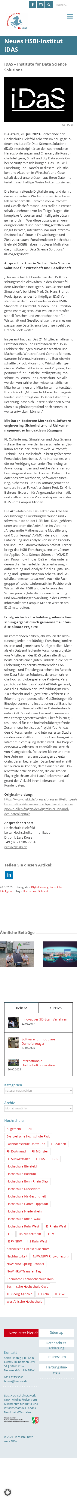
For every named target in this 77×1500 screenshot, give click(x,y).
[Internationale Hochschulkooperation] (13, 1061)
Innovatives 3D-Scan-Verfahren (44, 1019)
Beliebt (21, 1008)
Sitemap (56, 1332)
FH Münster (39, 1151)
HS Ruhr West (37, 1241)
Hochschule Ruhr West (23, 1226)
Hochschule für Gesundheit (26, 1196)
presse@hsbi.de (15, 847)
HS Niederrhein (30, 1234)
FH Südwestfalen (19, 1159)
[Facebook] (32, 4)
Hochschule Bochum (21, 1174)
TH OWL (60, 1294)
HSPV (50, 1234)
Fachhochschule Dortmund (26, 1144)
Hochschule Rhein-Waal (24, 1219)
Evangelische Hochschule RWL (28, 1136)
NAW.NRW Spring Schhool (25, 1264)
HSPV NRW (14, 1241)
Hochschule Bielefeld (35, 891)
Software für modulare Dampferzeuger (38, 1041)
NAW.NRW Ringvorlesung (51, 1256)
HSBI (10, 1234)
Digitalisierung (40, 887)
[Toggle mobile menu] (70, 16)
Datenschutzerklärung (56, 1344)
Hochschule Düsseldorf (23, 1189)
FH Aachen (58, 1144)
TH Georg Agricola (19, 1294)
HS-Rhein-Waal (55, 1226)
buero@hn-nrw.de (15, 1381)
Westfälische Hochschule (24, 1302)
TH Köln (43, 1294)
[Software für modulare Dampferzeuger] (13, 1039)
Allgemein (14, 1129)
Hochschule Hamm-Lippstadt (27, 1204)
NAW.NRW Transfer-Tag (24, 1271)
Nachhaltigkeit (17, 1256)
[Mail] (40, 4)
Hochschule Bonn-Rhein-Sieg (27, 1181)
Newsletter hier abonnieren (23, 1333)
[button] (9, 875)
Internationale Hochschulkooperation (38, 1063)
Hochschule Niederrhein (24, 1211)
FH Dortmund (16, 1151)
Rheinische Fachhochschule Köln (30, 1279)
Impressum (56, 1356)
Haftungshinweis (56, 1368)
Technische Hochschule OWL (27, 1287)
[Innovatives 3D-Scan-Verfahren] (13, 1019)
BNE (30, 1129)
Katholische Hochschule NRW (28, 1249)
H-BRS (40, 1159)
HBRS (54, 1159)
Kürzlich (55, 1008)
